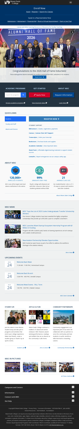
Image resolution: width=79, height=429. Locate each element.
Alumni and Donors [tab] (12, 129)
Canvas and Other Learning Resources (29, 27)
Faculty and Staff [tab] (11, 124)
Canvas (31, 133)
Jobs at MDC (66, 408)
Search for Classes (46, 12)
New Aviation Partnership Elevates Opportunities (40, 240)
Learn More (63, 103)
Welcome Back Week (24, 262)
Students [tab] (8, 119)
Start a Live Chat (66, 21)
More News (69, 252)
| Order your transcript (40, 137)
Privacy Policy (33, 408)
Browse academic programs (15, 103)
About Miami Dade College (64, 195)
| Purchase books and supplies (42, 141)
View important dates (39, 103)
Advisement (21, 21)
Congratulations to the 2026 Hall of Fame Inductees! (39, 70)
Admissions (12, 21)
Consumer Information (44, 408)
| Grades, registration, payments (43, 129)
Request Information (63, 95)
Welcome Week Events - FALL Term (29, 285)
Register (35, 12)
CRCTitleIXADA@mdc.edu (56, 425)
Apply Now (40, 95)
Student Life (21, 348)
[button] (6, 58)
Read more (39, 77)
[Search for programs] (23, 94)
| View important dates (43, 146)
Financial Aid (31, 21)
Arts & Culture (44, 348)
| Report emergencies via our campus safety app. (47, 156)
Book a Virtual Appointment (48, 21)
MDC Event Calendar (66, 296)
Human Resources (30, 410)
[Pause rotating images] (73, 32)
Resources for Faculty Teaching (52, 27)
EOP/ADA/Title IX (57, 408)
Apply (28, 12)
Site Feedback (41, 410)
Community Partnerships (65, 348)
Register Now (51, 119)
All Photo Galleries (67, 376)
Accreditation (50, 410)
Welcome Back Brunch (25, 273)
